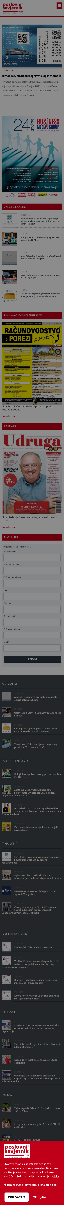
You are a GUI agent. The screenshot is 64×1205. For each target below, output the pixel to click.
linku (56, 1176)
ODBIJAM (39, 1197)
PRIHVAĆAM (16, 1197)
